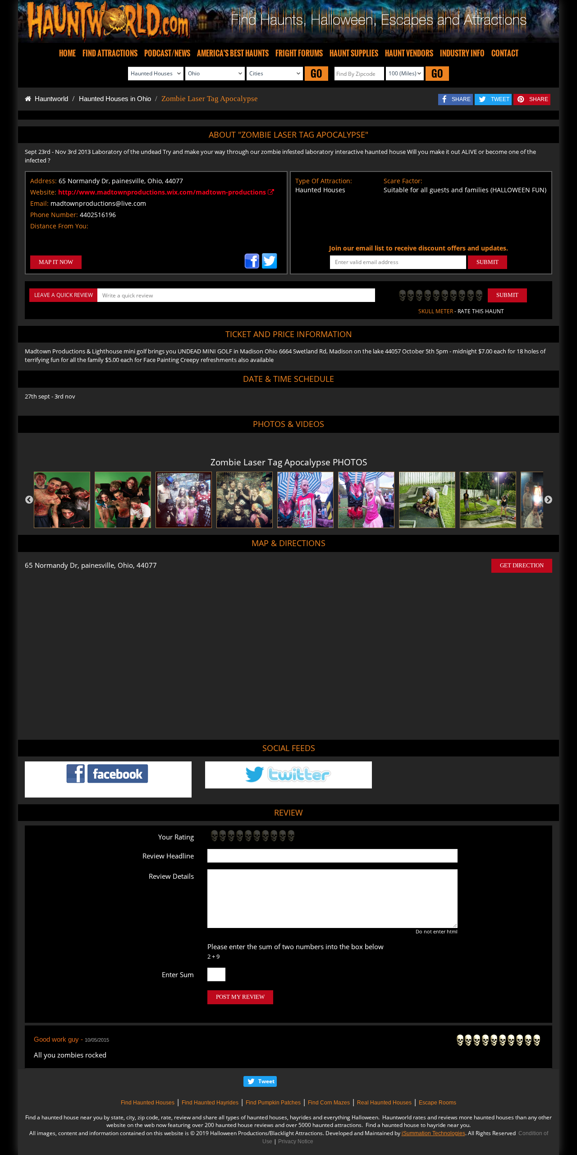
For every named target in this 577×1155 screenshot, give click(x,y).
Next (548, 500)
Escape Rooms (437, 1102)
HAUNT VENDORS (409, 53)
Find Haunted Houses (147, 1102)
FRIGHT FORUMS (299, 53)
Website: (43, 192)
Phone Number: (54, 214)
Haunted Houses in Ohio (115, 98)
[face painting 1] (366, 500)
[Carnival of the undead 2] (184, 500)
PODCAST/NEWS (167, 53)
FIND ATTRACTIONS (109, 53)
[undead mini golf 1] (488, 500)
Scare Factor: (403, 180)
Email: (39, 203)
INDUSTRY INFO (462, 53)
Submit (507, 295)
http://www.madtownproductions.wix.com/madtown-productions (163, 192)
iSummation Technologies (433, 1133)
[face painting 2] (305, 500)
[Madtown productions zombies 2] (62, 500)
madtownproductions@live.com (98, 203)
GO (316, 73)
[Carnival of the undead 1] (244, 500)
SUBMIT (487, 262)
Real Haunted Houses (384, 1102)
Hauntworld (49, 98)
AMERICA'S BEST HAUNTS (233, 53)
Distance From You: (59, 226)
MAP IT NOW (56, 262)
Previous (29, 500)
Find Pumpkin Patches (273, 1102)
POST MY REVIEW (240, 996)
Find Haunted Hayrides (210, 1102)
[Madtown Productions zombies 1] (123, 500)
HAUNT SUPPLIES (354, 53)
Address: (43, 180)
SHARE (461, 99)
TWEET (500, 99)
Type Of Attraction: (323, 180)
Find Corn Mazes (329, 1102)
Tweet (266, 1081)
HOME (67, 53)
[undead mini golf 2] (427, 500)
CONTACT (504, 53)
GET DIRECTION (522, 565)
